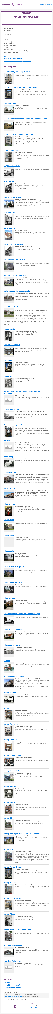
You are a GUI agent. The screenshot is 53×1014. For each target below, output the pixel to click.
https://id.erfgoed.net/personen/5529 (13, 996)
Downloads (41, 4)
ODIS (5, 56)
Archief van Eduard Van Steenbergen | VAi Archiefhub (17, 61)
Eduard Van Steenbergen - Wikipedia (13, 58)
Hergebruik (49, 4)
